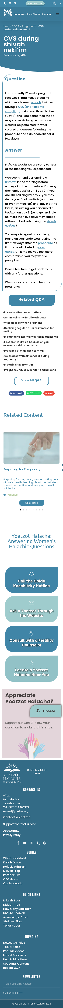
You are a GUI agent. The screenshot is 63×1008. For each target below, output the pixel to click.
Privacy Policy (11, 835)
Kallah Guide (12, 862)
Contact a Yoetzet (16, 817)
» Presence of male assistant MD (23, 350)
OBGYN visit (11, 879)
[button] (16, 393)
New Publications (15, 959)
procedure (45, 243)
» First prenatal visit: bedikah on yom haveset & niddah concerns (26, 343)
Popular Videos (13, 951)
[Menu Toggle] (57, 14)
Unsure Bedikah (14, 913)
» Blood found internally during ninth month (30, 336)
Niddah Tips (11, 905)
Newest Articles (14, 943)
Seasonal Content (16, 964)
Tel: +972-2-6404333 (16, 807)
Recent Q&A (11, 968)
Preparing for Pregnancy (22, 469)
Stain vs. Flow (13, 921)
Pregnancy (29, 26)
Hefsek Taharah (14, 867)
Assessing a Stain (15, 917)
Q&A (16, 26)
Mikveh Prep (11, 871)
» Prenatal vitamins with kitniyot (23, 312)
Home (7, 26)
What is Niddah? (14, 858)
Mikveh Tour (11, 900)
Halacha (30, 824)
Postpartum (11, 875)
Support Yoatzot (14, 824)
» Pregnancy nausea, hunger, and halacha (29, 370)
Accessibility (11, 831)
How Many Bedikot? (17, 909)
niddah (36, 102)
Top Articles (11, 947)
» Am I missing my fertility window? (24, 317)
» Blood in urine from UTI (17, 364)
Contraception (13, 883)
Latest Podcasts (14, 955)
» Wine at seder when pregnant (22, 323)
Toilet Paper (11, 926)
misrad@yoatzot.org (15, 811)
